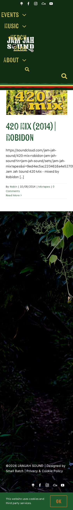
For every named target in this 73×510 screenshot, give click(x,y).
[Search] (27, 69)
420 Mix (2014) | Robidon (31, 131)
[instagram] (35, 3)
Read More (13, 195)
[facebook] (28, 3)
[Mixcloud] (43, 3)
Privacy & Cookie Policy (44, 471)
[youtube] (51, 3)
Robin (13, 186)
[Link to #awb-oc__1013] (64, 76)
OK (58, 501)
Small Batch (15, 471)
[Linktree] (21, 3)
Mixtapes (44, 186)
